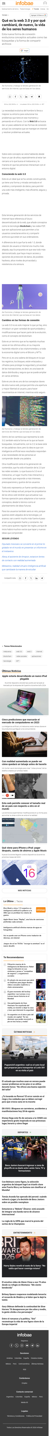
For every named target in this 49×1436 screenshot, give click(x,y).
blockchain (7, 656)
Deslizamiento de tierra (8, 9)
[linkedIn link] (37, 1345)
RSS (24, 1369)
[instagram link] (22, 1345)
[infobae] (24, 3)
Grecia (41, 9)
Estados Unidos (36, 1358)
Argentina (10, 1397)
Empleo (24, 1383)
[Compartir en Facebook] (15, 97)
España (26, 1358)
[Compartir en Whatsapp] (10, 97)
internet (39, 652)
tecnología (7, 661)
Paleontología (23, 9)
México (8, 1364)
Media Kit (24, 1402)
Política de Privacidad (34, 1416)
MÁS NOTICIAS (24, 890)
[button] (3, 3)
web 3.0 (19, 652)
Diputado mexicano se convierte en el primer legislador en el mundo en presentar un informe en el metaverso (24, 548)
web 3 (29, 652)
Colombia (18, 1358)
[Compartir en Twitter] (21, 97)
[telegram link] (32, 1345)
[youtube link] (27, 1345)
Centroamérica (24, 1364)
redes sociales (21, 656)
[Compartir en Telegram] (31, 97)
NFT (17, 661)
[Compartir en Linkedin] (26, 97)
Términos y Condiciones (15, 1416)
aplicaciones (36, 656)
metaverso (7, 652)
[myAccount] (45, 3)
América (10, 1358)
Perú (14, 1364)
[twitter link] (17, 1345)
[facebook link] (11, 1345)
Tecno (4, 15)
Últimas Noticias (37, 1364)
